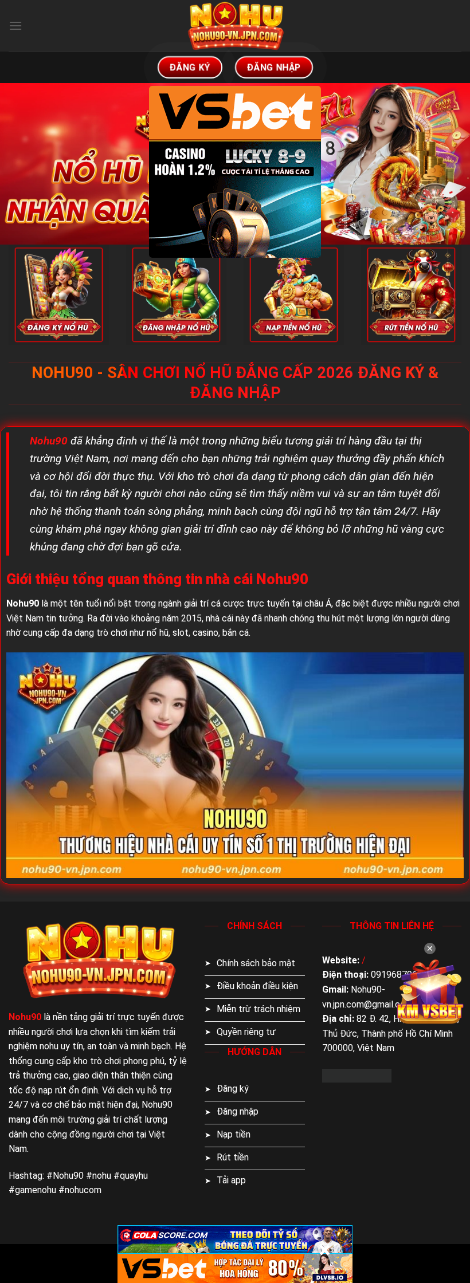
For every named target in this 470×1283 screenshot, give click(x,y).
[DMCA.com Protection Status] (356, 1074)
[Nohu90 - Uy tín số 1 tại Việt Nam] (235, 26)
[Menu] (15, 25)
